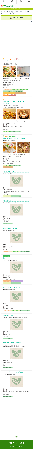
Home (2, 8)
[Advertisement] (16, 39)
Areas (5, 8)
